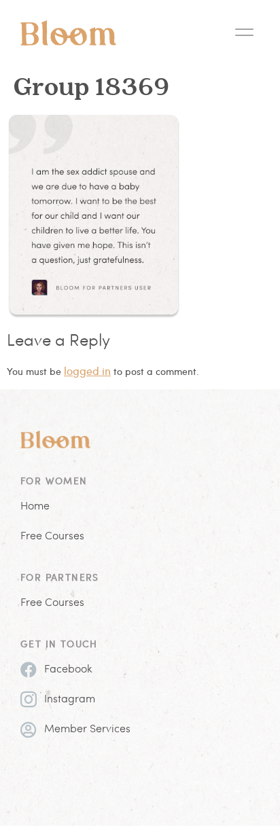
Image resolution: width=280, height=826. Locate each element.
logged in (87, 370)
